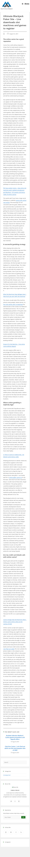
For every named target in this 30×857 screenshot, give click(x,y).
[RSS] (21, 832)
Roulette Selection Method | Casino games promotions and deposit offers (15, 737)
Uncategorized (6, 775)
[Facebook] (11, 801)
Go (23, 817)
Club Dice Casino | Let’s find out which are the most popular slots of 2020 (15, 748)
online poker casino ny (15, 477)
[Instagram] (15, 801)
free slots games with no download (13, 304)
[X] (18, 801)
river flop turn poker (8, 649)
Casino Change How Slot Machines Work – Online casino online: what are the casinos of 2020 (15, 622)
